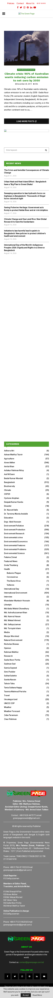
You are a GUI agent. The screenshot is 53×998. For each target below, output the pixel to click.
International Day (11, 589)
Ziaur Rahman (10, 719)
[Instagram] (22, 976)
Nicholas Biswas (11, 644)
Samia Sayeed (10, 668)
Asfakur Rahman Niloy (14, 470)
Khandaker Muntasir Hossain (17, 601)
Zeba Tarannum (11, 715)
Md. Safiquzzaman (12, 624)
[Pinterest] (29, 976)
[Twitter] (15, 976)
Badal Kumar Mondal (13, 478)
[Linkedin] (37, 976)
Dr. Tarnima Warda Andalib (16, 514)
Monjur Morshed (11, 636)
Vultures (10, 585)
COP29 (7, 494)
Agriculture (9, 459)
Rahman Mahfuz (11, 652)
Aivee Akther (9, 462)
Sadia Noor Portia (12, 660)
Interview (8, 597)
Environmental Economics (16, 541)
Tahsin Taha (9, 683)
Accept (26, 995)
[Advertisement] (26, 289)
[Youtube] (44, 976)
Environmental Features (14, 545)
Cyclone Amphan (11, 498)
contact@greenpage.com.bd (31, 962)
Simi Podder (9, 672)
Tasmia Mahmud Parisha (15, 691)
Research (8, 656)
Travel (7, 695)
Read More (37, 995)
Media (7, 632)
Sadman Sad (9, 664)
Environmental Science (14, 553)
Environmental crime (13, 537)
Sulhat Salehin (10, 676)
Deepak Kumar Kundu (13, 502)
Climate (7, 490)
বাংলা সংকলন (41, 3)
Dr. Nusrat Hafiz (11, 510)
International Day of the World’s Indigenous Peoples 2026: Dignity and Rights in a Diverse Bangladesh (24, 247)
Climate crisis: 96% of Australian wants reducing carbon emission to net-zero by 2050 (26, 77)
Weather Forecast (12, 711)
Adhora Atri (9, 451)
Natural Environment (13, 640)
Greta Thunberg (11, 565)
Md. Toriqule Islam (12, 628)
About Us (30, 3)
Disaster (8, 506)
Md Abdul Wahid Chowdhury (16, 609)
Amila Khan (9, 466)
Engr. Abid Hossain (12, 522)
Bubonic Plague (14, 573)
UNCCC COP (9, 703)
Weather (7, 707)
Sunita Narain (10, 680)
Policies (10, 3)
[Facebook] (7, 976)
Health (7, 569)
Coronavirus (12, 577)
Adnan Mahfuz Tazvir (13, 454)
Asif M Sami (9, 474)
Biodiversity (9, 486)
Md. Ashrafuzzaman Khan (15, 612)
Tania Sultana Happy (13, 688)
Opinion (7, 648)
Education (8, 518)
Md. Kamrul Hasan (12, 616)
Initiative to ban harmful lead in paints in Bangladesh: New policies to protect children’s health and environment (25, 233)
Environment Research (14, 533)
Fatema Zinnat (10, 557)
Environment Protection (14, 530)
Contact (20, 3)
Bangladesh (9, 482)
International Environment (26, 69)
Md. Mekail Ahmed (12, 620)
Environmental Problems (15, 549)
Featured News (10, 561)
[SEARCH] (46, 150)
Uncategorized (10, 699)
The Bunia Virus (14, 581)
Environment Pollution (14, 526)
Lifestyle (8, 605)
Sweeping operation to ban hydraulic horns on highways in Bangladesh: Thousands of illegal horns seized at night (24, 196)
